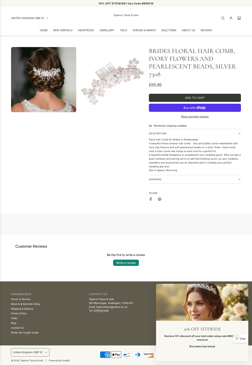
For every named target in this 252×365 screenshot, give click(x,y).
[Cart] (239, 18)
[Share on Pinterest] (160, 199)
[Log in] (231, 18)
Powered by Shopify (59, 360)
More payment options (194, 116)
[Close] (241, 291)
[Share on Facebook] (151, 199)
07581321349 (101, 310)
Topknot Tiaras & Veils (126, 15)
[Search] (223, 18)
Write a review (126, 263)
